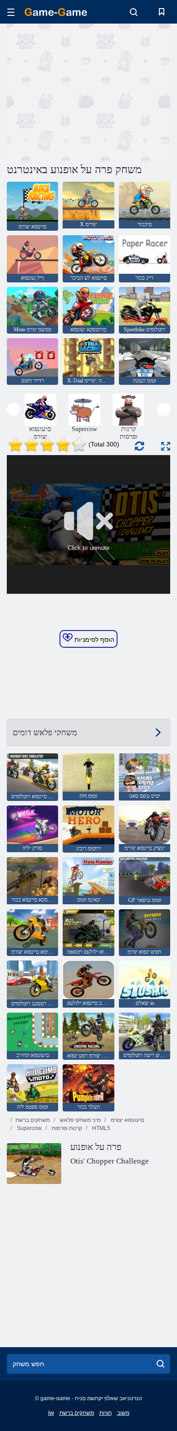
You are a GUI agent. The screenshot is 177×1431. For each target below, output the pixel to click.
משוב (123, 1413)
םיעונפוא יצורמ (126, 1120)
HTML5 (100, 1128)
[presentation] (13, 409)
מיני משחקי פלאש (80, 1120)
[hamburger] (11, 12)
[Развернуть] (165, 446)
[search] (160, 1364)
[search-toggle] (133, 11)
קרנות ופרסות (66, 1128)
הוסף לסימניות (93, 639)
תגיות (105, 1413)
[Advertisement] (83, 92)
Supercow (28, 1128)
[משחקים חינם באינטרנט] (56, 12)
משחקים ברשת (32, 1120)
